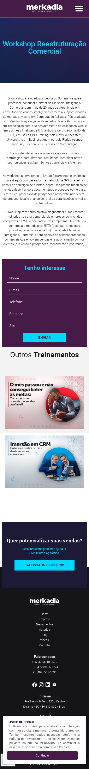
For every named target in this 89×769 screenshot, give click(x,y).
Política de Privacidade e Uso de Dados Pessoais (44, 739)
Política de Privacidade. (44, 764)
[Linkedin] (48, 686)
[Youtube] (54, 686)
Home (44, 614)
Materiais (44, 629)
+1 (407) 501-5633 (45, 672)
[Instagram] (41, 686)
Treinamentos (44, 624)
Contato (44, 645)
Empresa (44, 619)
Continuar (42, 755)
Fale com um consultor (44, 565)
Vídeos (44, 640)
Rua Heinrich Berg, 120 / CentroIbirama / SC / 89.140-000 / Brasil (44, 704)
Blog (44, 634)
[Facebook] (34, 686)
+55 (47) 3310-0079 (44, 662)
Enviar (44, 337)
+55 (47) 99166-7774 (44, 667)
